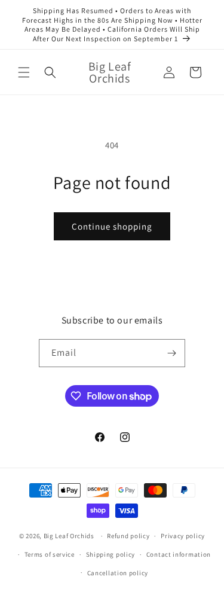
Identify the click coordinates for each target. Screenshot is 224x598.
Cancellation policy (117, 573)
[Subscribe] (171, 353)
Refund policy (128, 536)
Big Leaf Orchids (69, 536)
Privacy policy (183, 536)
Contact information (178, 554)
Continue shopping (112, 226)
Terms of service (49, 554)
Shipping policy (111, 554)
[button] (24, 72)
